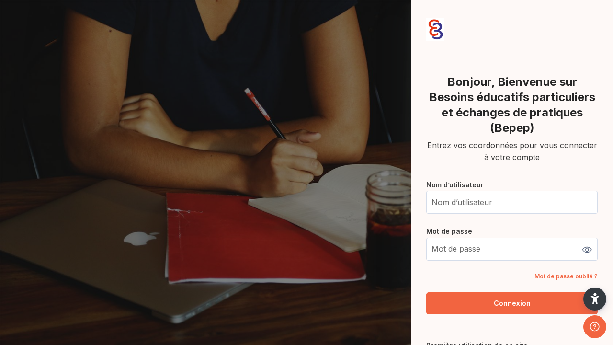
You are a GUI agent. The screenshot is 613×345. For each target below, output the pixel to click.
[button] (594, 299)
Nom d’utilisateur (455, 185)
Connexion (512, 303)
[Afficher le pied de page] (594, 326)
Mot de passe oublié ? (566, 276)
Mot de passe (449, 231)
